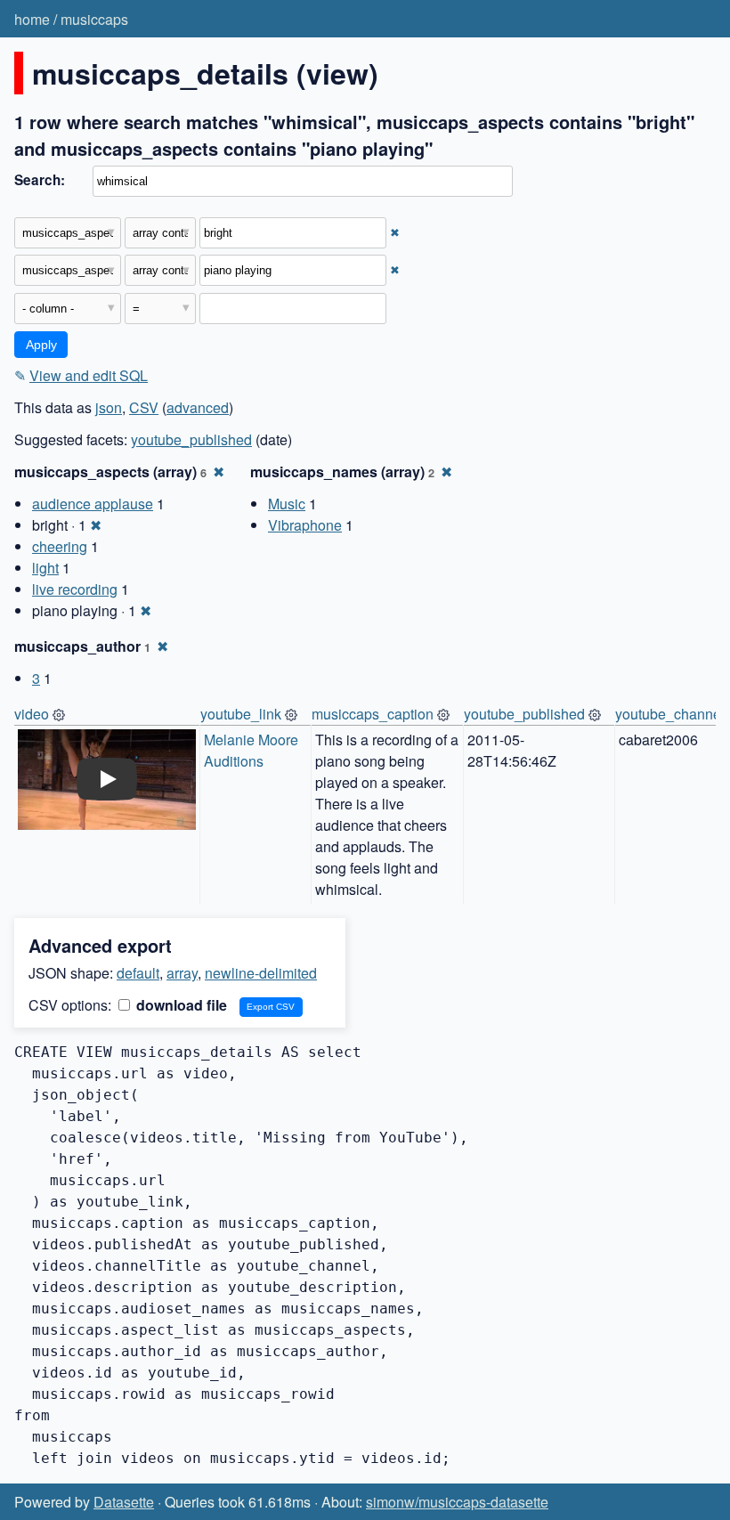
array (182, 973)
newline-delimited (261, 973)
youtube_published (191, 439)
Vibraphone (305, 525)
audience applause (92, 503)
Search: (39, 180)
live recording (75, 589)
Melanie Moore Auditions (253, 750)
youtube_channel (670, 713)
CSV (143, 407)
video (31, 713)
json (108, 407)
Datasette (123, 1502)
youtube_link (240, 713)
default (138, 973)
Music (286, 503)
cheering (59, 546)
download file (180, 1005)
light (45, 567)
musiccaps (94, 19)
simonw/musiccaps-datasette (457, 1502)
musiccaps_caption (373, 713)
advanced (197, 407)
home (32, 19)
